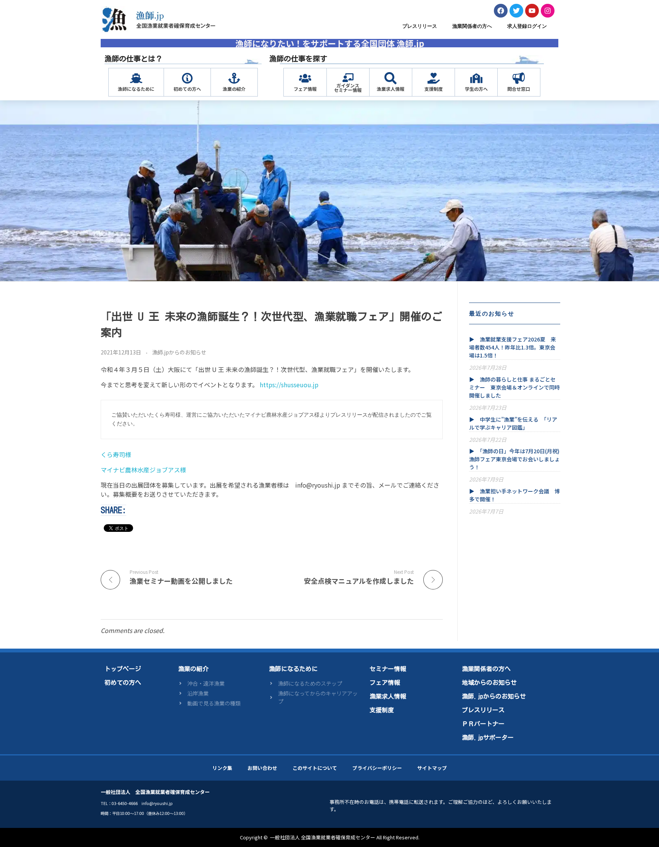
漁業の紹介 (234, 88)
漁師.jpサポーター (488, 737)
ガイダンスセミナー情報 (348, 87)
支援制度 (433, 88)
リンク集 (222, 767)
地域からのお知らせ (489, 683)
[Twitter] (516, 11)
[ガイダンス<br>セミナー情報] (348, 77)
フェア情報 (305, 88)
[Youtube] (532, 11)
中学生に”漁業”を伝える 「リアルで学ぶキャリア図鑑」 (513, 423)
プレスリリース (419, 26)
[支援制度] (434, 78)
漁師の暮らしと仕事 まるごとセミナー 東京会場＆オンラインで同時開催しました (514, 387)
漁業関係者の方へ (472, 26)
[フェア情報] (305, 78)
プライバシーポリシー (377, 767)
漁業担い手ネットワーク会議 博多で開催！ (514, 495)
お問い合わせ (262, 767)
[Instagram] (548, 11)
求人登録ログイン (527, 26)
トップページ (122, 669)
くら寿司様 (116, 454)
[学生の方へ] (476, 78)
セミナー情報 (388, 669)
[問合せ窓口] (519, 78)
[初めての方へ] (187, 78)
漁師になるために (136, 88)
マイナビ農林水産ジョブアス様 (144, 469)
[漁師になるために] (136, 78)
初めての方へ (187, 88)
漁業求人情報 (390, 88)
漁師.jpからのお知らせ (179, 352)
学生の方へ (476, 88)
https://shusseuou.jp (289, 384)
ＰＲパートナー (483, 724)
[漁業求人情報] (390, 78)
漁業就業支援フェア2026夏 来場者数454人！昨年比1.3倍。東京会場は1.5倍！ (512, 347)
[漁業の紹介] (234, 78)
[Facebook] (501, 11)
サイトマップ (432, 767)
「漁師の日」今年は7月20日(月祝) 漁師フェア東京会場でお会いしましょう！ (514, 459)
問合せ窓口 (518, 88)
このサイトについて (315, 767)
